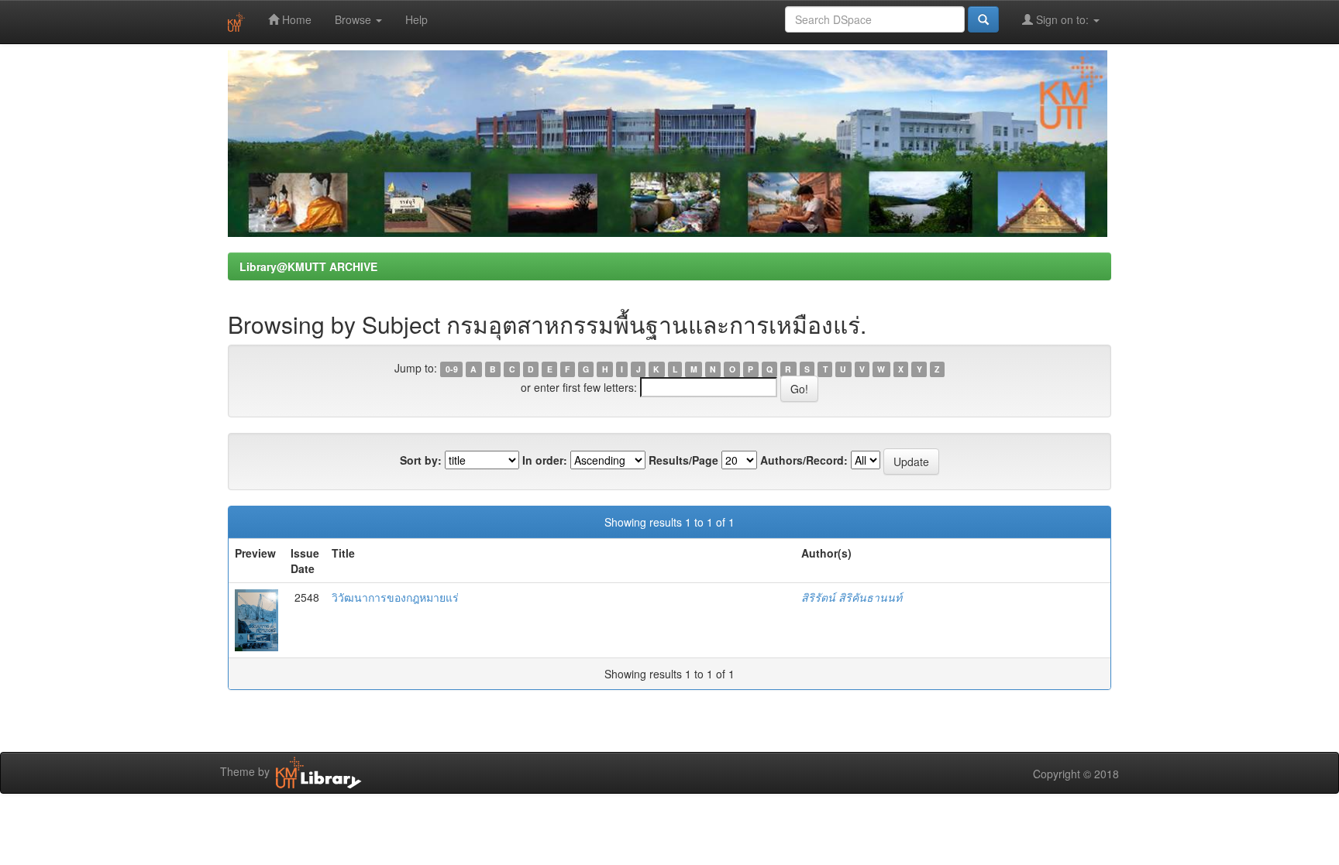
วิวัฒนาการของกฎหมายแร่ (395, 597)
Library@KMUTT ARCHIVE (308, 266)
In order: (544, 460)
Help (416, 19)
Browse (354, 19)
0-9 (452, 369)
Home (295, 19)
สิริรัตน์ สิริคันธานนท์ (851, 597)
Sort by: (421, 460)
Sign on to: (1062, 19)
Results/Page (683, 460)
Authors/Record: (804, 460)
